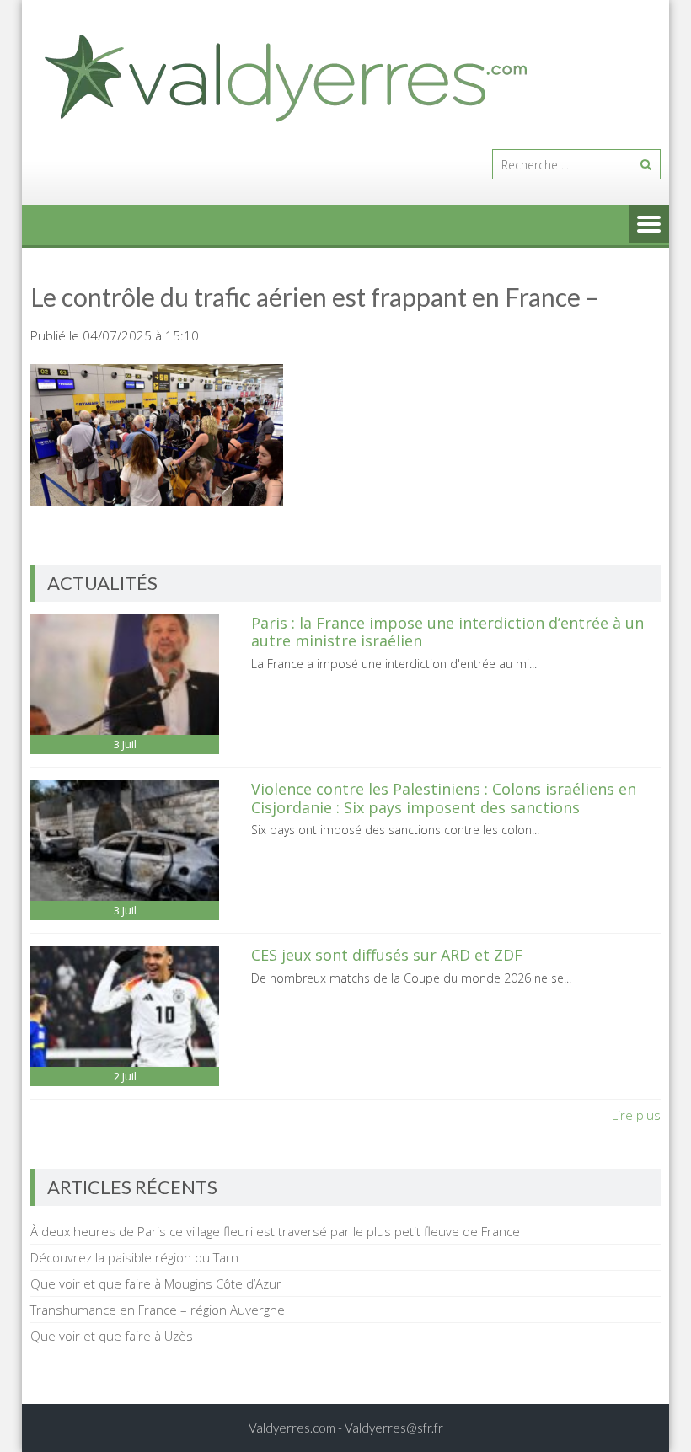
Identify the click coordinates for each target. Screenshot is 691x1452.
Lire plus (636, 1114)
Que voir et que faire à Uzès (111, 1335)
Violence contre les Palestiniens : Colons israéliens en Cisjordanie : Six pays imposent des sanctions (443, 798)
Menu (649, 225)
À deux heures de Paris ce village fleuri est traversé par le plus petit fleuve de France (275, 1231)
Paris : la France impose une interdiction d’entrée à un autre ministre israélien (447, 632)
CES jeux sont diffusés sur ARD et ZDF (386, 955)
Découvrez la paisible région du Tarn (134, 1257)
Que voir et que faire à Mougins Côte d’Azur (155, 1283)
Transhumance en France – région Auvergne (157, 1309)
